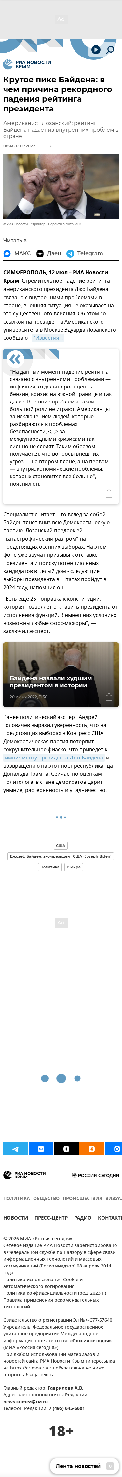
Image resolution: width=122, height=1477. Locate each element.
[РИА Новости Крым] (26, 64)
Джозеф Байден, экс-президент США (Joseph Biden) (61, 856)
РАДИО (82, 1219)
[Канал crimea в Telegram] (15, 1148)
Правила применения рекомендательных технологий (51, 1304)
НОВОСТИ (15, 1219)
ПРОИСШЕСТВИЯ (82, 1199)
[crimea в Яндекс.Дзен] (66, 1148)
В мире (74, 867)
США (60, 845)
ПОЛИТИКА (16, 1199)
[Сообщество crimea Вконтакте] (41, 1148)
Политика (50, 867)
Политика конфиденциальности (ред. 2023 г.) (54, 1293)
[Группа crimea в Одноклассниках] (91, 1148)
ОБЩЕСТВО (46, 1199)
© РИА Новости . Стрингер (24, 224)
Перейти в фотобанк (64, 224)
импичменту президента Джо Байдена (54, 758)
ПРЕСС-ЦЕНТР (51, 1219)
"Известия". (48, 338)
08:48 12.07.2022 (19, 146)
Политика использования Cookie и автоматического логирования (43, 1283)
